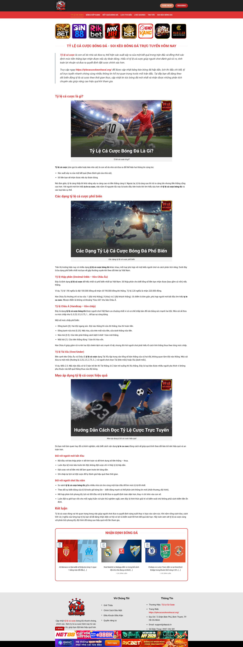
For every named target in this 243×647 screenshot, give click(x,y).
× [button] (162, 283)
